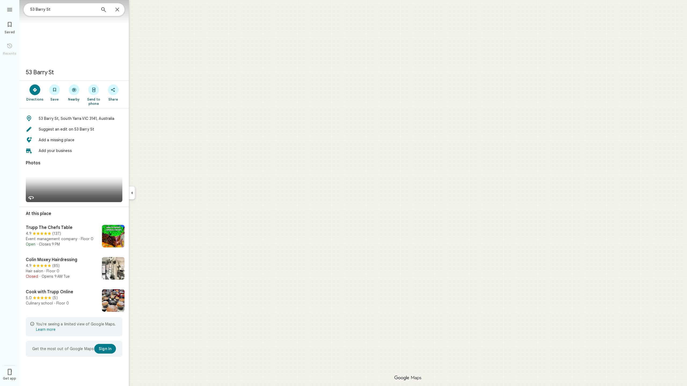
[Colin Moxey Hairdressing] (74, 269)
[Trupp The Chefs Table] (74, 237)
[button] (74, 118)
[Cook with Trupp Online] (74, 301)
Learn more (46, 329)
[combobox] (63, 9)
